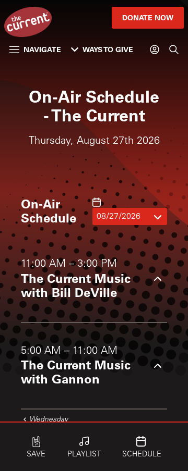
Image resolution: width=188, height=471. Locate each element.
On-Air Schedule (48, 210)
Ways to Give (108, 49)
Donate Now (147, 17)
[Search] (174, 49)
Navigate (42, 49)
